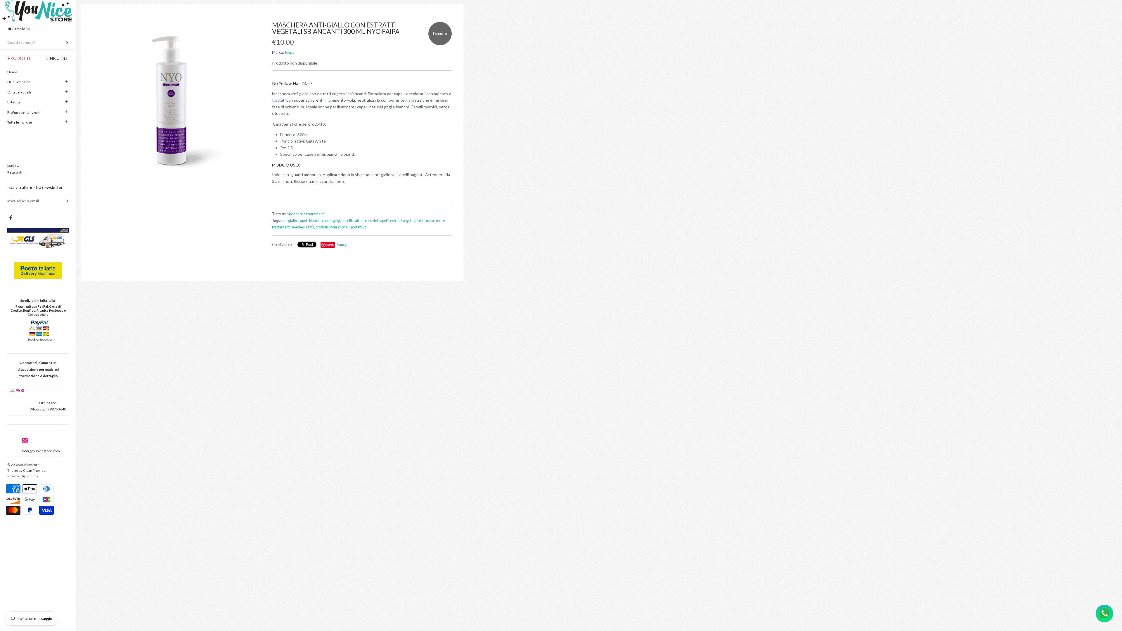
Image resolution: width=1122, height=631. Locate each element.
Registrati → (16, 172)
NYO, (310, 227)
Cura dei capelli (19, 92)
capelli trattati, (353, 221)
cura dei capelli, (377, 221)
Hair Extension (18, 82)
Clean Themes (34, 470)
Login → (13, 165)
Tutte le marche (19, 122)
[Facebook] (10, 218)
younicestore (28, 465)
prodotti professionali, (333, 227)
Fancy (342, 244)
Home (12, 72)
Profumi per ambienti (23, 112)
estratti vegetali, (403, 221)
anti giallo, (289, 221)
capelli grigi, (331, 221)
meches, (299, 227)
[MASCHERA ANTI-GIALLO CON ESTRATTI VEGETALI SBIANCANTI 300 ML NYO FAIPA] (173, 103)
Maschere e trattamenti (306, 214)
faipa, (421, 221)
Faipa (290, 52)
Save (330, 244)
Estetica (13, 102)
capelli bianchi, (309, 221)
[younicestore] (38, 5)
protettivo (358, 227)
